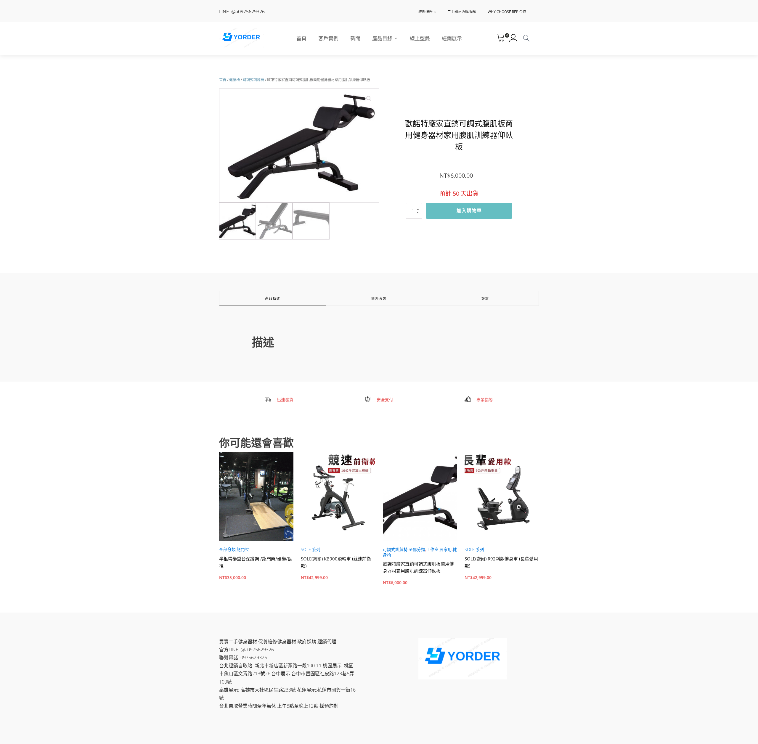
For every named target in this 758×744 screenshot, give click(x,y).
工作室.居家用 (439, 549)
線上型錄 (420, 38)
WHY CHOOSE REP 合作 (507, 11)
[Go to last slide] (219, 523)
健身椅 (234, 79)
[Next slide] (539, 523)
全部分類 (227, 549)
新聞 (355, 38)
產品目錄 (382, 38)
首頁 (301, 38)
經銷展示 (452, 38)
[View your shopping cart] (501, 38)
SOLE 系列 (310, 549)
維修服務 (425, 11)
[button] (369, 98)
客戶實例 (328, 38)
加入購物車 (469, 210)
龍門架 (243, 549)
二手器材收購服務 (461, 11)
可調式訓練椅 (253, 79)
